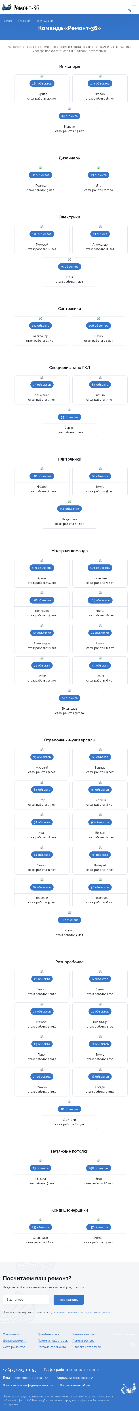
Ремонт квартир (84, 1334)
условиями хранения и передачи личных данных (81, 1312)
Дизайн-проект (48, 1334)
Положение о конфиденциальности (28, 1385)
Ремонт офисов (83, 1340)
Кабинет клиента (124, 1334)
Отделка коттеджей (86, 1347)
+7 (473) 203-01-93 (20, 1369)
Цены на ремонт (14, 1340)
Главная (7, 21)
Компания (24, 21)
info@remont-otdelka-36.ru (31, 1378)
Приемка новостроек (53, 1340)
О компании (11, 1334)
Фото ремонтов (14, 1347)
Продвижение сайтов (75, 1385)
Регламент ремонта (52, 1347)
